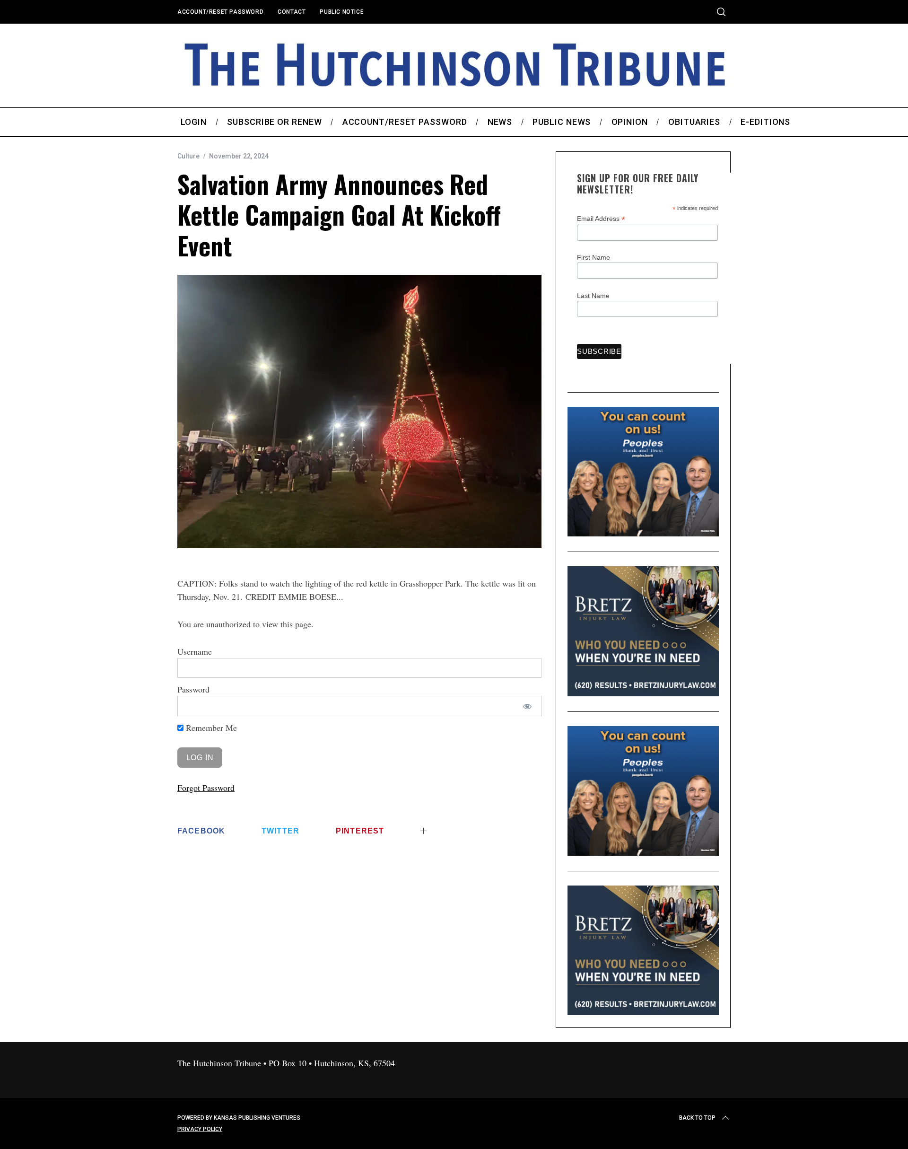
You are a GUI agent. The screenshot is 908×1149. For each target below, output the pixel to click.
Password (193, 689)
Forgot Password (206, 787)
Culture (188, 156)
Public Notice (342, 12)
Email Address (601, 218)
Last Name (593, 295)
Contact (292, 12)
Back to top (697, 1117)
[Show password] (527, 706)
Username (194, 651)
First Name (593, 257)
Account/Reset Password (220, 12)
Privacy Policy (199, 1129)
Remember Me (210, 727)
